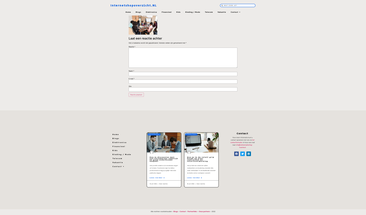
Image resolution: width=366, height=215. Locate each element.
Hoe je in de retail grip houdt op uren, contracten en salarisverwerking (200, 159)
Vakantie (222, 12)
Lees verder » (157, 177)
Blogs (138, 12)
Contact (234, 12)
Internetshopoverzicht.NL (134, 5)
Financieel (167, 12)
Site (130, 86)
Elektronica (151, 12)
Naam (131, 71)
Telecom (209, 12)
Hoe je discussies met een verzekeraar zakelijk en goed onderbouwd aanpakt (164, 159)
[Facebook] (236, 154)
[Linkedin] (248, 154)
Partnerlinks (192, 211)
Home (128, 12)
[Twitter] (242, 154)
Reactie (132, 46)
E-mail (131, 78)
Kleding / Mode (192, 12)
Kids (178, 12)
